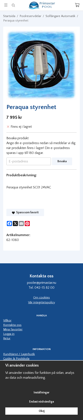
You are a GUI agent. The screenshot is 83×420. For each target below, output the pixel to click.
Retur (6, 338)
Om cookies (41, 297)
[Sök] (13, 5)
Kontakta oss (12, 325)
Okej (41, 411)
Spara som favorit (27, 212)
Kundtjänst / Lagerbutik (19, 354)
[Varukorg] (77, 5)
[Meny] (6, 5)
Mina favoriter (13, 329)
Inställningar (41, 392)
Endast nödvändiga (41, 401)
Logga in (8, 334)
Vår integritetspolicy (41, 302)
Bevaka (62, 161)
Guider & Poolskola (16, 358)
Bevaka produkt (17, 138)
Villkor (7, 320)
